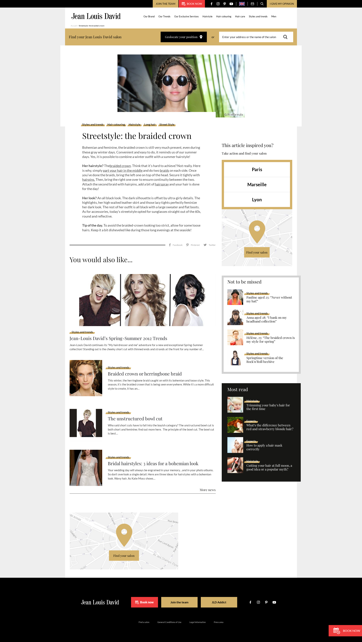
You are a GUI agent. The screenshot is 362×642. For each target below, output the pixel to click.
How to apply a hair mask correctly (264, 447)
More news (208, 490)
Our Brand (149, 16)
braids (164, 170)
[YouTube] (231, 4)
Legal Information (197, 622)
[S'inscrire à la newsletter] (252, 4)
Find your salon (257, 252)
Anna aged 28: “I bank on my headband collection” (266, 319)
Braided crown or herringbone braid (145, 373)
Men (273, 16)
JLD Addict (219, 602)
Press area (218, 622)
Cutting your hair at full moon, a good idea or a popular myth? (269, 467)
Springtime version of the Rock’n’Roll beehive (264, 360)
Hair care (240, 16)
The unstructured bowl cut (135, 418)
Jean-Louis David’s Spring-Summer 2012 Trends (118, 338)
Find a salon (144, 622)
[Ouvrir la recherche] (262, 4)
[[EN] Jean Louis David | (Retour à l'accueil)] (96, 16)
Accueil (74, 26)
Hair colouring (223, 16)
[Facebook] (211, 4)
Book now (194, 3)
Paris (257, 169)
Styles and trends (258, 16)
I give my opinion (282, 3)
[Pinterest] (224, 4)
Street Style (167, 124)
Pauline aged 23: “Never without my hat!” (269, 299)
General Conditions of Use (169, 622)
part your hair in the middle (123, 170)
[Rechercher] (286, 37)
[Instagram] (218, 4)
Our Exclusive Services (186, 16)
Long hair (150, 124)
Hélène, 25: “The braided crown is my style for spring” (270, 339)
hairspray (162, 184)
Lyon (257, 199)
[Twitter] (209, 245)
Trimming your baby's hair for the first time (268, 407)
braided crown (120, 166)
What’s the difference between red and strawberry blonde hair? (269, 427)
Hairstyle (207, 16)
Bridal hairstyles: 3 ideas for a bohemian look (153, 463)
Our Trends (164, 16)
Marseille (257, 184)
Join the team (165, 3)
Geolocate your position (181, 37)
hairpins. (88, 179)
